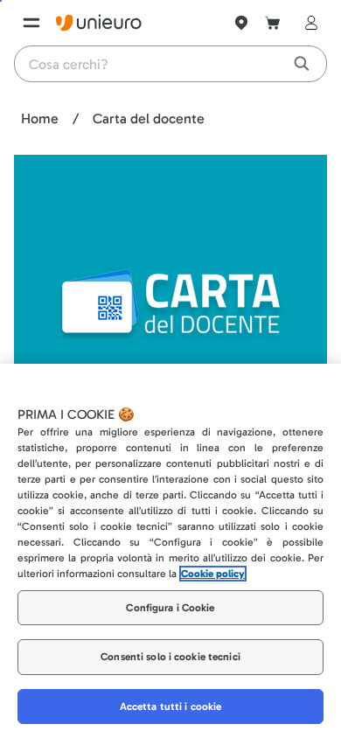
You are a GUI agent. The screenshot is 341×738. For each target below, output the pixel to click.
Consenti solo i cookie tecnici (170, 657)
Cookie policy (213, 573)
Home (40, 118)
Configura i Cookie (170, 608)
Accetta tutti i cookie (171, 706)
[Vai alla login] (308, 22)
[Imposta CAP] (241, 22)
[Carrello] (273, 22)
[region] (170, 551)
